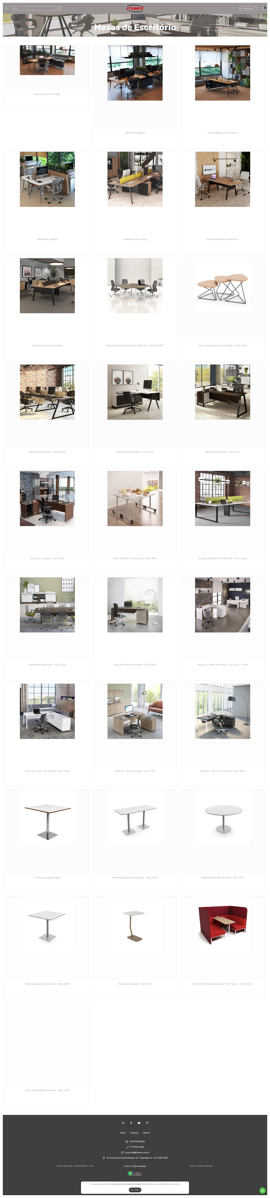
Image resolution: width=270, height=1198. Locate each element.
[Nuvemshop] (135, 1167)
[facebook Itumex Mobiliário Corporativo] (131, 1123)
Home (123, 1133)
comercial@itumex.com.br (137, 1152)
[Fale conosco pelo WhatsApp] (262, 1190)
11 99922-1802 (137, 1147)
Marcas (146, 1133)
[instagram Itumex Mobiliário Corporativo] (123, 1123)
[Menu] (7, 8)
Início (126, 22)
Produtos (134, 1133)
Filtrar (207, 27)
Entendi (135, 1190)
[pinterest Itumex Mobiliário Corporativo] (147, 1123)
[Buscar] (59, 8)
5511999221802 (137, 1142)
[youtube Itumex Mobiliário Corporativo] (139, 1123)
